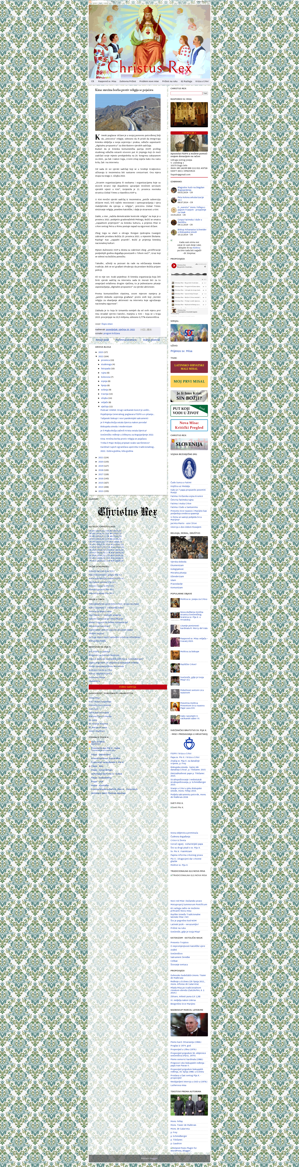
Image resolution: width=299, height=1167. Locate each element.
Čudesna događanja (180, 837)
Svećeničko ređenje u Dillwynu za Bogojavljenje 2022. (127, 435)
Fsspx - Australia (100, 786)
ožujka (104, 398)
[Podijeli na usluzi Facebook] (148, 329)
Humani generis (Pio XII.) (101, 590)
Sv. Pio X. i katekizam (181, 851)
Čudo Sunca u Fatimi (181, 483)
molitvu (196, 248)
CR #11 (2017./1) (98, 545)
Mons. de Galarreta (180, 1129)
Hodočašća (94, 681)
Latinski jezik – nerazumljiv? (185, 924)
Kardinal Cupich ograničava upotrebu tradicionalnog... (127, 447)
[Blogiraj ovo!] (144, 329)
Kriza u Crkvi (202, 81)
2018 (101, 470)
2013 (101, 491)
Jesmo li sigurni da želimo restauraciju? (108, 623)
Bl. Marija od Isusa (98, 728)
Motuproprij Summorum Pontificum (189, 905)
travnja (105, 394)
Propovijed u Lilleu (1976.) (183, 1050)
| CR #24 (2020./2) (115, 561)
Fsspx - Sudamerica (101, 778)
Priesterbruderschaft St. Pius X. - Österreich (114, 789)
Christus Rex (174, 316)
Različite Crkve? (188, 664)
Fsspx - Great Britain (102, 770)
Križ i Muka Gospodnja (100, 702)
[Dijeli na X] (146, 329)
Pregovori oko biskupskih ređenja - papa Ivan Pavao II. (188, 1064)
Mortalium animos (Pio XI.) (102, 582)
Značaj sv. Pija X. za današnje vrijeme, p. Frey (185, 762)
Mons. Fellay (177, 1121)
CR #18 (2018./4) (115, 553)
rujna (104, 373)
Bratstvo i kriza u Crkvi (100, 670)
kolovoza (106, 377)
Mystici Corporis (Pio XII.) (101, 586)
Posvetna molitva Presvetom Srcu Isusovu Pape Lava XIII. (192, 705)
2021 (101, 458)
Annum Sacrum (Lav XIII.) (101, 571)
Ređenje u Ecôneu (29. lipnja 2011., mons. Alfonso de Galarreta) (188, 983)
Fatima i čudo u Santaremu (184, 507)
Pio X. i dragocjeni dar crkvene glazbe (186, 860)
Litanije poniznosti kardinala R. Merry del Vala (193, 627)
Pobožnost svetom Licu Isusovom (192, 691)
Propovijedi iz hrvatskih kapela (186, 316)
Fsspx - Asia (97, 766)
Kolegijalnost (177, 569)
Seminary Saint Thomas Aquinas (108, 793)
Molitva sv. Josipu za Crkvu (193, 599)
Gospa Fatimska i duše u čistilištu (190, 221)
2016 (101, 479)
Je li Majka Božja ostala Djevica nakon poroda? (123, 423)
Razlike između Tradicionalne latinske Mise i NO (185, 916)
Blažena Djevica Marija (100, 716)
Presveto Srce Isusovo (100, 705)
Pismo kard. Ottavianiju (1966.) (186, 1042)
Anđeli (174, 950)
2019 (101, 466)
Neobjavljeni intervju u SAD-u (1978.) (189, 1082)
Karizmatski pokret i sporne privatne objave (111, 630)
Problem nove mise (149, 81)
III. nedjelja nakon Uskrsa (183, 1000)
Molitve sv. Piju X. (179, 865)
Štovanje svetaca (179, 965)
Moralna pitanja (178, 573)
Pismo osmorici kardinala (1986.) (187, 1059)
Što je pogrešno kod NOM (184, 921)
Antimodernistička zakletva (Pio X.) (106, 579)
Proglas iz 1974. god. (181, 1046)
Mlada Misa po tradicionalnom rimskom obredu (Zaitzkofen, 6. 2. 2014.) (188, 990)
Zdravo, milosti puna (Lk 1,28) (185, 997)
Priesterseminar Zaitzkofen (105, 759)
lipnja (104, 386)
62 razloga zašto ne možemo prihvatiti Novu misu (185, 910)
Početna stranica (126, 340)
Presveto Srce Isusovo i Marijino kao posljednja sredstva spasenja (189, 512)
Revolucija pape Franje (100, 612)
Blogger (154, 1159)
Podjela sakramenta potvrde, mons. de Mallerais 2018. (188, 796)
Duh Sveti (93, 709)
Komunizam (177, 588)
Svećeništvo (177, 954)
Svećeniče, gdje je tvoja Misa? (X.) (192, 679)
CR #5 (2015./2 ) (97, 536)
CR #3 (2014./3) (97, 534)
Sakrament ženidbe (180, 957)
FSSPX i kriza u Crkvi (181, 754)
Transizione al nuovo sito (103, 750)
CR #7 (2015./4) (97, 539)
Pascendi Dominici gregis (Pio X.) (105, 575)
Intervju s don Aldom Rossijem (186, 527)
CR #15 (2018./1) (97, 550)
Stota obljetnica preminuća (184, 833)
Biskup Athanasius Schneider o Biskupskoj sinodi (192, 231)
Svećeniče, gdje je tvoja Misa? (185, 932)
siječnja (105, 407)
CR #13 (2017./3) (98, 547)
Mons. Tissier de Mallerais (183, 1125)
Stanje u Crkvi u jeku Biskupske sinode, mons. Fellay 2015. (186, 790)
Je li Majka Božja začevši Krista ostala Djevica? (123, 431)
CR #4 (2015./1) (113, 534)
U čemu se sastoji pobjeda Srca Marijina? (186, 518)
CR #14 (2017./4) (115, 547)
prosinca (105, 360)
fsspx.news (106, 324)
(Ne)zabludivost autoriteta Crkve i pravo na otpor (114, 604)
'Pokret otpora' (96, 634)
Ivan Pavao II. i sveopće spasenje (105, 615)
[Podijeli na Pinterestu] (150, 329)
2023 (101, 352)
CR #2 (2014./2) (113, 531)
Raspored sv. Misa (107, 81)
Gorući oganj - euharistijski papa (187, 844)
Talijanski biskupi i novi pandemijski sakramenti (124, 418)
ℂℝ (92, 81)
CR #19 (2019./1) (97, 556)
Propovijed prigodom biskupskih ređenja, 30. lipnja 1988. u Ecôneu (187, 1071)
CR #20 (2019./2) (114, 556)
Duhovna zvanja (97, 678)
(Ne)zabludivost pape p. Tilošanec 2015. (188, 775)
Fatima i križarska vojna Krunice (187, 496)
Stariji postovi (151, 340)
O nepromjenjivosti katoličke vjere (188, 946)
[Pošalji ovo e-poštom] (142, 329)
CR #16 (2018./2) (114, 550)
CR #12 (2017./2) (115, 545)
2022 (101, 357)
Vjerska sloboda (178, 562)
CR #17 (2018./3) (97, 553)
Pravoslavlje (177, 584)
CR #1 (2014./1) (96, 531)
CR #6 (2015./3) (113, 536)
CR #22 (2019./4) (115, 558)
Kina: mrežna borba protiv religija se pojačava (123, 439)
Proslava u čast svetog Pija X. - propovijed (186, 1077)
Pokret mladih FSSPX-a (100, 674)
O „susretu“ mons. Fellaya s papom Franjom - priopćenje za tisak (192, 210)
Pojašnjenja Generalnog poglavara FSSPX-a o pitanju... (127, 414)
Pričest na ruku (169, 81)
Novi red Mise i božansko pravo (186, 901)
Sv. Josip (93, 720)
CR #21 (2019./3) (97, 558)
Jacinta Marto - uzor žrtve (184, 523)
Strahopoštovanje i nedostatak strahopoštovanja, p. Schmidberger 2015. (188, 782)
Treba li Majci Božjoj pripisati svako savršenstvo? (125, 443)
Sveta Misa (94, 698)
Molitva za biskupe (189, 652)
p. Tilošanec (177, 1140)
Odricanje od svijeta (99, 713)
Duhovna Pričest (128, 81)
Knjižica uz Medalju (180, 486)
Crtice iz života (178, 840)
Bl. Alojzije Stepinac (99, 724)
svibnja (105, 390)
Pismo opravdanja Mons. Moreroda (106, 666)
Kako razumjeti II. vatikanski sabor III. (190, 717)
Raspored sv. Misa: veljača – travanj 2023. (194, 640)
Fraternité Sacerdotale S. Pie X (107, 762)
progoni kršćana (111, 334)
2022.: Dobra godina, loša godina (116, 451)
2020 (101, 462)
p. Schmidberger (179, 1136)
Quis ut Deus (98, 742)
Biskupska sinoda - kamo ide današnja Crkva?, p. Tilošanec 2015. (188, 768)
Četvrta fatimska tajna (182, 500)
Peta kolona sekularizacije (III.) (191, 199)
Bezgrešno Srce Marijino (183, 1004)
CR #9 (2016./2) (96, 542)
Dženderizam (177, 577)
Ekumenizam (177, 565)
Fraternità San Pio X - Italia (105, 748)
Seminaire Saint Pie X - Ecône (106, 774)
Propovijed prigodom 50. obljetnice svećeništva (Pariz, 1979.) (188, 1054)
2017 (101, 474)
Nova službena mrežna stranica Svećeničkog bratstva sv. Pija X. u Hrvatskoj (191, 616)
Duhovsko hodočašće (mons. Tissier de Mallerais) (188, 977)
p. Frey (174, 1133)
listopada (106, 369)
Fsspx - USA (97, 782)
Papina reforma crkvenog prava (187, 855)
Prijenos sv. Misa (181, 351)
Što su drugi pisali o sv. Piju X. (185, 848)
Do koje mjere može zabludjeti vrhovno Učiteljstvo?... (115, 637)
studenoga (106, 364)
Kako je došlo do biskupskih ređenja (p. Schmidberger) (116, 659)
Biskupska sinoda (97, 641)
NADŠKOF (96, 744)
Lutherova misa (178, 1085)
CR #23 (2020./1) (97, 561)
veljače (105, 402)
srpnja (104, 381)
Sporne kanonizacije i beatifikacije (106, 619)
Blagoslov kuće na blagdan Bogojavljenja (191, 189)
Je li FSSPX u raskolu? (99, 652)
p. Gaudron (176, 1144)
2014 (101, 487)
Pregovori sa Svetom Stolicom (104, 655)
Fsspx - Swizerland (101, 755)
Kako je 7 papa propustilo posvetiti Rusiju (188, 491)
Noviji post (102, 340)
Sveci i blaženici (97, 731)
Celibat (174, 961)
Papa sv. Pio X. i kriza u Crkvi (185, 757)
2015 (101, 483)
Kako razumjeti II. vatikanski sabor (106, 608)
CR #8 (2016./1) (113, 539)
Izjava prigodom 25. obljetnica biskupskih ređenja (114, 663)
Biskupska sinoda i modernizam (116, 427)
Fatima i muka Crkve (181, 504)
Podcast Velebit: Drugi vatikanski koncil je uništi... (125, 410)
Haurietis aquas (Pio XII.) (101, 593)
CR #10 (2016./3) (113, 542)
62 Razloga (186, 81)
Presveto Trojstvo (180, 943)
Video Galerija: (128, 687)
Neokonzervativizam (99, 626)
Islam (173, 580)
